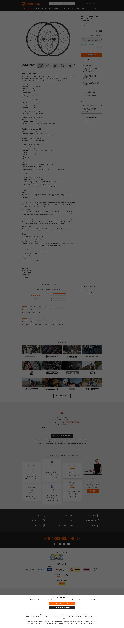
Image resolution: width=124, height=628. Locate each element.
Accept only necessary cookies (62, 608)
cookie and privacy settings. (83, 599)
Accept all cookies (61, 603)
